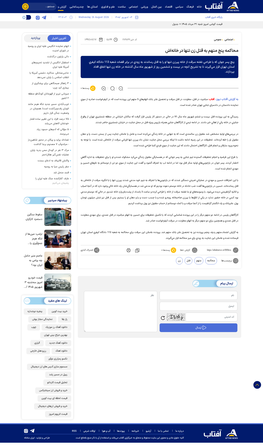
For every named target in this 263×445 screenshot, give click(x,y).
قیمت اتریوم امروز (58, 414)
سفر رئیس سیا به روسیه (56, 167)
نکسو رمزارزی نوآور (57, 359)
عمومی (217, 40)
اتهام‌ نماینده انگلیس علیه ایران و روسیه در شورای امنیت (48, 48)
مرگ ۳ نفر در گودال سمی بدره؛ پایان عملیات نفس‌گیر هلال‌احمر (49, 152)
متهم (198, 261)
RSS (74, 431)
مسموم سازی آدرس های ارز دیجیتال (49, 367)
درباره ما (179, 431)
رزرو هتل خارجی (38, 351)
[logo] (223, 6)
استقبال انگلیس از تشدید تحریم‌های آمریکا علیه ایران (50, 65)
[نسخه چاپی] (128, 250)
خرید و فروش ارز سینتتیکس (53, 390)
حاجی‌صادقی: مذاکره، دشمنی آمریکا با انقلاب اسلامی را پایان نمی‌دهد (49, 75)
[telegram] (44, 17)
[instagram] (38, 17)
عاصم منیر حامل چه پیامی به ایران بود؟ (33, 260)
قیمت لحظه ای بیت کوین (54, 398)
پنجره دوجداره (35, 311)
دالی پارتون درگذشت (58, 57)
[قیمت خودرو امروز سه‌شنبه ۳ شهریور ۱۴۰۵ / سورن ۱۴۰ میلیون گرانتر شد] (56, 282)
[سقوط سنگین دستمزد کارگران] (56, 217)
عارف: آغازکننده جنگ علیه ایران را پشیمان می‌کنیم (52, 181)
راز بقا (64, 319)
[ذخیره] (137, 250)
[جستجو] (25, 6)
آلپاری (37, 343)
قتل (188, 261)
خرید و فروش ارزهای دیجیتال (52, 406)
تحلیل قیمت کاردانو (57, 382)
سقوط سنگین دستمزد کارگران (34, 217)
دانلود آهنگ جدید (58, 343)
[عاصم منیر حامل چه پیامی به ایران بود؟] (56, 260)
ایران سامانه (29, 438)
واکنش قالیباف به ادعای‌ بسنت (53, 161)
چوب (33, 327)
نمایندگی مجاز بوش (42, 319)
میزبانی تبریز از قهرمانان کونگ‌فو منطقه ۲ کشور (48, 96)
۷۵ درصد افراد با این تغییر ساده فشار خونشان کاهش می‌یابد (49, 121)
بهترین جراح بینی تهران (55, 335)
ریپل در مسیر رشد (58, 375)
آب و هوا (106, 431)
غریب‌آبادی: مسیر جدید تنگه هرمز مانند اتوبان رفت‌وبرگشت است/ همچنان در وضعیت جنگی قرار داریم (48, 108)
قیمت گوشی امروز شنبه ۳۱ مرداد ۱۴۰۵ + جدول (197, 24)
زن (179, 261)
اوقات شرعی (89, 431)
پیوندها (121, 431)
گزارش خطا (185, 250)
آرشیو (148, 431)
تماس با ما (163, 431)
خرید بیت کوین (59, 311)
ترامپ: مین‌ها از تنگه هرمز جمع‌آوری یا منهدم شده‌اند (33, 239)
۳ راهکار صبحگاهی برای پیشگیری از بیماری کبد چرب (50, 86)
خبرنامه (135, 431)
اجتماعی (228, 40)
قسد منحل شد (61, 173)
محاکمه (211, 261)
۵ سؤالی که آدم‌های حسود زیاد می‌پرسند (53, 132)
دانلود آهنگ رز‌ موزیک (56, 327)
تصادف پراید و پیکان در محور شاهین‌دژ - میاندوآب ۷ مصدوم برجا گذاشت (48, 142)
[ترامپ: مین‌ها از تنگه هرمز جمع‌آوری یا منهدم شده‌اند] (56, 238)
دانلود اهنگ (61, 351)
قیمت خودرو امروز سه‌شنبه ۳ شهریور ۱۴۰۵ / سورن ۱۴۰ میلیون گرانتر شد (33, 282)
